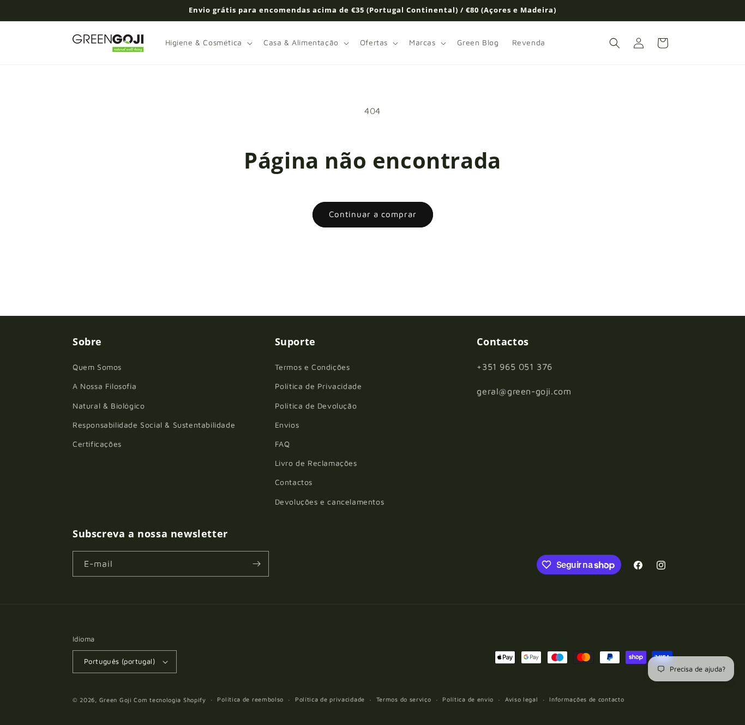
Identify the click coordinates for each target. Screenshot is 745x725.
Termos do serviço (403, 699)
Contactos (294, 482)
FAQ (282, 443)
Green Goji (115, 699)
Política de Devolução (316, 405)
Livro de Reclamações (316, 463)
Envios (287, 424)
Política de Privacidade (318, 386)
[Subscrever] (256, 564)
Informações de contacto (586, 699)
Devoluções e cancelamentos (329, 501)
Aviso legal (521, 699)
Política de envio (468, 699)
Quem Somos (97, 367)
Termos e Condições (312, 367)
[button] (208, 42)
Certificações (97, 443)
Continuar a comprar (373, 214)
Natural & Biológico (109, 405)
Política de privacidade (330, 699)
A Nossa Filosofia (104, 386)
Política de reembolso (250, 699)
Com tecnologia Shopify (170, 699)
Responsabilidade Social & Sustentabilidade (154, 424)
